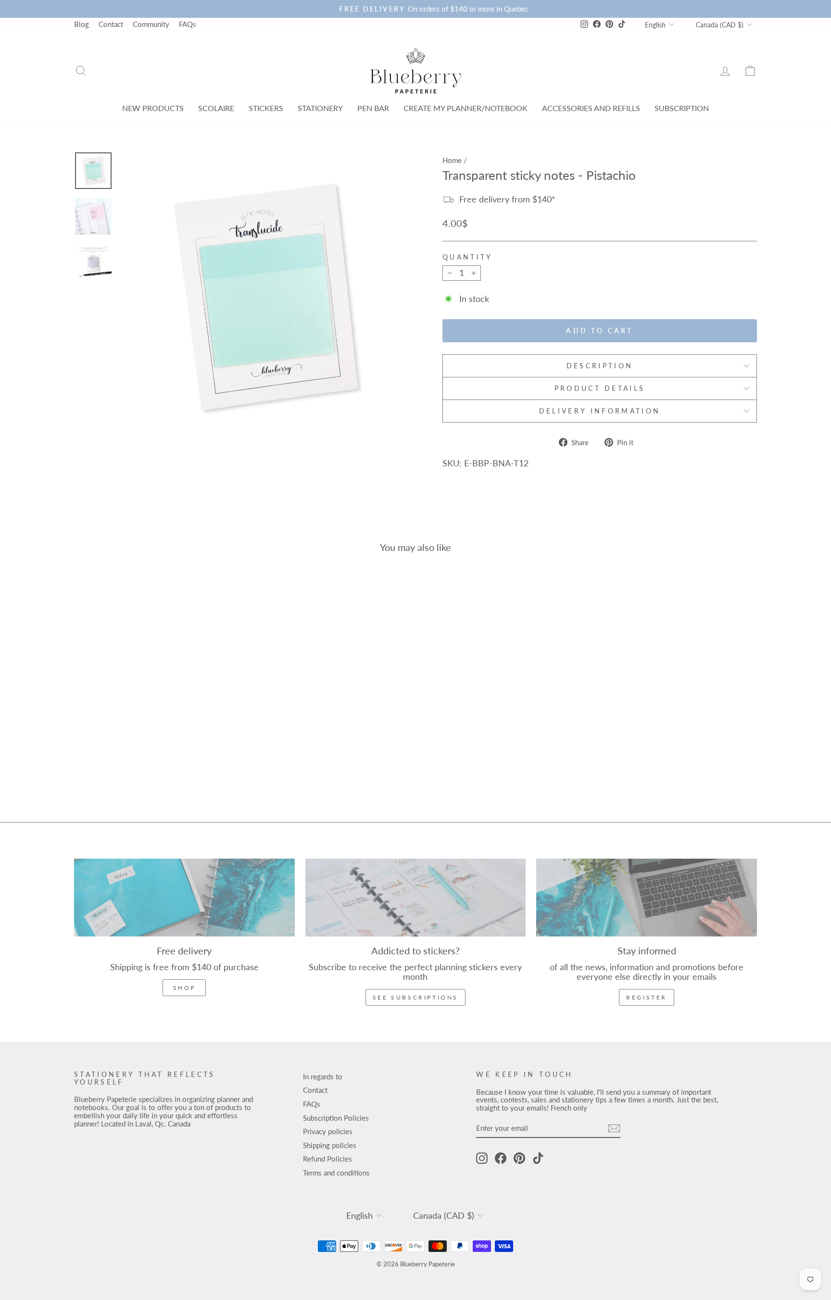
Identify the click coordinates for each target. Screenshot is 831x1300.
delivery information (599, 411)
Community (151, 24)
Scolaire (216, 107)
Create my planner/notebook (465, 107)
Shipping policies (329, 1145)
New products (153, 107)
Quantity (467, 257)
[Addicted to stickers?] (415, 897)
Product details (599, 388)
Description (600, 366)
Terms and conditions (336, 1172)
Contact (111, 24)
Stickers (266, 107)
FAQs (187, 24)
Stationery (320, 107)
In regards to (322, 1076)
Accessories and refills (591, 107)
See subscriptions (415, 997)
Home (452, 160)
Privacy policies (328, 1131)
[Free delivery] (184, 897)
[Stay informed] (646, 897)
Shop (184, 987)
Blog (81, 24)
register (646, 997)
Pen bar (373, 107)
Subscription (682, 107)
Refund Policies (327, 1158)
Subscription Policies (336, 1117)
